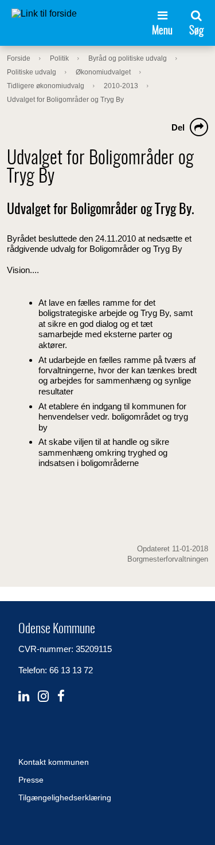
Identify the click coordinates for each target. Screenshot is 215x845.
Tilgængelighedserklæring (64, 797)
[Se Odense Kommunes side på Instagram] (43, 696)
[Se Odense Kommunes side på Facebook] (61, 696)
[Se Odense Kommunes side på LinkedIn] (23, 696)
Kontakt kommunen (53, 762)
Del (178, 127)
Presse (31, 779)
